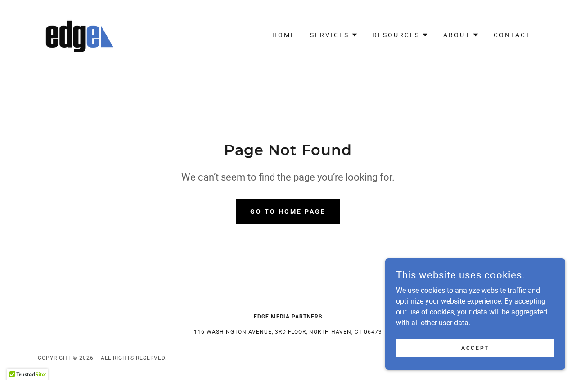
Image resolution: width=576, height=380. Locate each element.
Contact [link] (512, 35)
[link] (77, 34)
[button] (334, 35)
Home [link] (284, 35)
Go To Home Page (288, 211)
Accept (475, 348)
